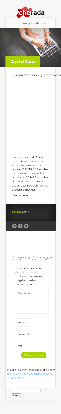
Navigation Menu (32, 23)
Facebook (20, 226)
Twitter (26, 226)
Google (14, 226)
